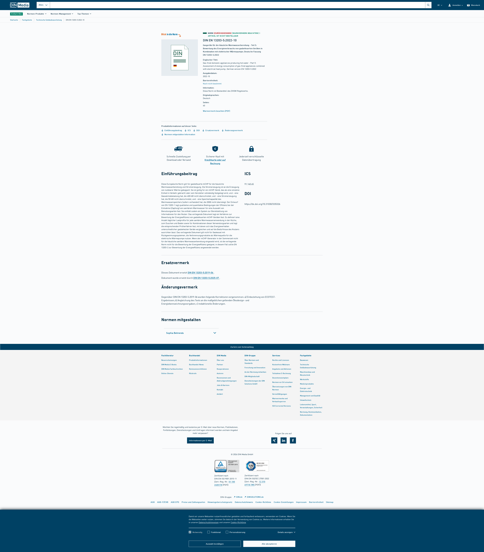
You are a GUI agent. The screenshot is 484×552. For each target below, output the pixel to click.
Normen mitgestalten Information (179, 134)
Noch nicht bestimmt (212, 83)
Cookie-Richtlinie (238, 522)
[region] (242, 526)
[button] (455, 5)
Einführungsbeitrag (173, 130)
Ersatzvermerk (212, 130)
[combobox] (240, 5)
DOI (198, 130)
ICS (189, 130)
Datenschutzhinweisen (209, 522)
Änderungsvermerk (233, 130)
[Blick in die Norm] (179, 54)
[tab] (191, 332)
